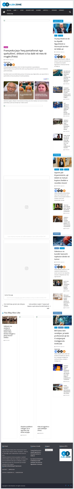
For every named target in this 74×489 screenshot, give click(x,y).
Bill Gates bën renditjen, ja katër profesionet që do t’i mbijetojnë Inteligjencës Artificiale (61, 337)
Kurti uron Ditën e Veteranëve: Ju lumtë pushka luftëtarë (66, 285)
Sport (22, 10)
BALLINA (9, 10)
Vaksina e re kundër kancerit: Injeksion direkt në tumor (62, 255)
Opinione (54, 10)
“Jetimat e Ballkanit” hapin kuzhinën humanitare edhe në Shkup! (66, 124)
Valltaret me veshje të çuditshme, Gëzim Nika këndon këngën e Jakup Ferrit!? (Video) (9, 331)
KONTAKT (4, 469)
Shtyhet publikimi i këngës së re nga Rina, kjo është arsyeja (26, 429)
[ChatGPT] (10, 64)
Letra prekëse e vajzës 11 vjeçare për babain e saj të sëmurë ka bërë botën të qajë (38, 306)
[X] (8, 64)
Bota (56, 35)
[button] (17, 10)
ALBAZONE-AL (10, 472)
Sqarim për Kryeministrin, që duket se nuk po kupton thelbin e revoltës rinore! (61, 177)
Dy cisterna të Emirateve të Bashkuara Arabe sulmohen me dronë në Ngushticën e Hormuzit (67, 76)
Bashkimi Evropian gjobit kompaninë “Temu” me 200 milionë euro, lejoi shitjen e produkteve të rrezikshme (67, 372)
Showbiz (38, 10)
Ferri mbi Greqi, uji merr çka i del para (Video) (14, 305)
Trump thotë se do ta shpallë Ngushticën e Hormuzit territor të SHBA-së (62, 43)
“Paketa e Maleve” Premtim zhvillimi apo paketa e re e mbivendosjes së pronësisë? (67, 222)
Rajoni (61, 169)
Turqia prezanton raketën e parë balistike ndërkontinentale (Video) (67, 389)
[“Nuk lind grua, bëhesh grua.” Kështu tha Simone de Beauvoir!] (57, 209)
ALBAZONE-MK (19, 472)
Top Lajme (60, 35)
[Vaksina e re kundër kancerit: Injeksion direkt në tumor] (62, 241)
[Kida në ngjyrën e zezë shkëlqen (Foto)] (43, 317)
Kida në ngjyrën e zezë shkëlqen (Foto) (43, 428)
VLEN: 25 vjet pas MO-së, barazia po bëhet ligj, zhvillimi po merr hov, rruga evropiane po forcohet (67, 141)
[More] (13, 64)
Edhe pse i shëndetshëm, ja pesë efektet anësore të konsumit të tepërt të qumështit (67, 300)
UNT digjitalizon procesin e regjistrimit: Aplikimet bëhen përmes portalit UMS (67, 109)
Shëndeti (61, 10)
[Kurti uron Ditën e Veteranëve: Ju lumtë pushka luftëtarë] (57, 286)
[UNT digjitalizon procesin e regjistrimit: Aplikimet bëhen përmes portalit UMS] (57, 110)
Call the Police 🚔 (9, 295)
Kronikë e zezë (30, 10)
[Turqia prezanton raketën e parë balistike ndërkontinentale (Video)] (57, 390)
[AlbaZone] (4, 12)
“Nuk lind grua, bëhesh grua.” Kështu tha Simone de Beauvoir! (67, 208)
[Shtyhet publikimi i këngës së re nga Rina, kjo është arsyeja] (26, 317)
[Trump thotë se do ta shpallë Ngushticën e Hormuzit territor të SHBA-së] (62, 28)
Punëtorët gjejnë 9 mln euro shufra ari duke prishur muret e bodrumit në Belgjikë (67, 92)
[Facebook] (5, 64)
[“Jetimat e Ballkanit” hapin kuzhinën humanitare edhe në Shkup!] (57, 126)
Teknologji (10, 13)
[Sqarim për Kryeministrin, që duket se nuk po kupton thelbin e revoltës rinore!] (62, 162)
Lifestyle (45, 10)
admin (12, 59)
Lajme (14, 10)
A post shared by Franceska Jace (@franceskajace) (19, 236)
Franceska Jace (18, 297)
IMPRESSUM (12, 469)
